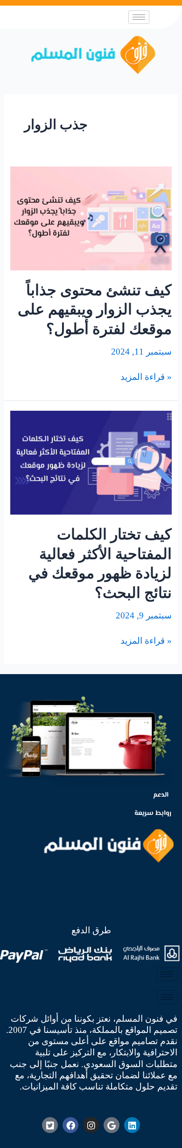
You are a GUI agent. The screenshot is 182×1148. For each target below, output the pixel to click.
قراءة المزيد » (146, 376)
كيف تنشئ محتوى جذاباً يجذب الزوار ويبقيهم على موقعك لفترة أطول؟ (95, 309)
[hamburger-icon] (138, 17)
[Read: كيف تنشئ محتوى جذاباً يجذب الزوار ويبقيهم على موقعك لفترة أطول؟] (90, 217)
